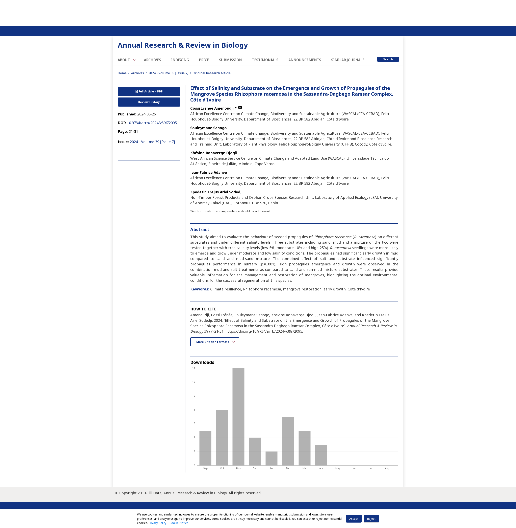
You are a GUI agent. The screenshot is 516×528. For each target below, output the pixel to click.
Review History (149, 102)
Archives (152, 60)
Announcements (304, 60)
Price (204, 60)
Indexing (180, 60)
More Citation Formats (213, 342)
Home (122, 73)
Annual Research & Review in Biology (183, 45)
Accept (353, 519)
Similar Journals (347, 60)
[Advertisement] (258, 12)
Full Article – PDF (150, 91)
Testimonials (265, 60)
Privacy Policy (157, 523)
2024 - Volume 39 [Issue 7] (168, 73)
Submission (230, 60)
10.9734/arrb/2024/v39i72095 (152, 122)
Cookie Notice (179, 523)
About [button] (124, 60)
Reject (371, 519)
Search (388, 59)
